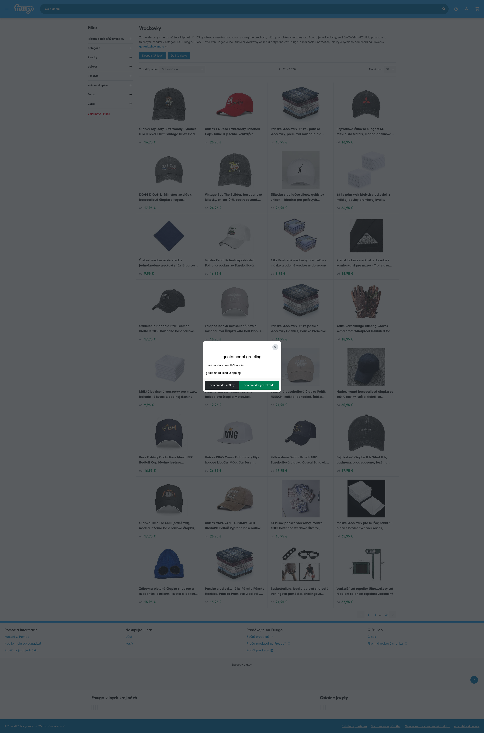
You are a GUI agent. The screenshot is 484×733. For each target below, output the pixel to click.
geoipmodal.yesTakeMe (259, 385)
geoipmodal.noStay (222, 385)
